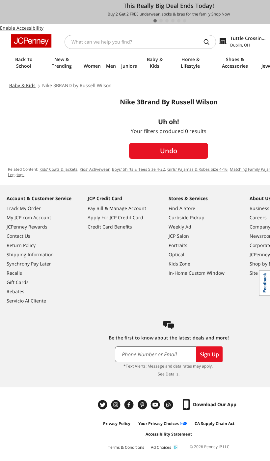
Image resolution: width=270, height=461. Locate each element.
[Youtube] (156, 404)
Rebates (15, 291)
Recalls (14, 273)
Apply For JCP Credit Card (115, 217)
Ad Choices (161, 447)
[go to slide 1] (155, 20)
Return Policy (21, 245)
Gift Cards (18, 282)
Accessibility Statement (169, 434)
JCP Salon (179, 236)
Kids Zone (179, 264)
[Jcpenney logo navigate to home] (31, 41)
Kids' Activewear (95, 169)
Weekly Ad (180, 227)
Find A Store (182, 208)
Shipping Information (30, 254)
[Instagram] (116, 404)
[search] (209, 42)
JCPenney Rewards (27, 227)
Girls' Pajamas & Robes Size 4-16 (197, 169)
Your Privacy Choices (158, 423)
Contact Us (18, 236)
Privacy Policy (116, 423)
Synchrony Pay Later (29, 264)
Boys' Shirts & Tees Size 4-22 (138, 169)
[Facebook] (129, 404)
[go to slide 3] (167, 20)
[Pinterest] (142, 404)
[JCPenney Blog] (169, 404)
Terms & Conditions (126, 447)
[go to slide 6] (184, 20)
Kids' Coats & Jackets (58, 169)
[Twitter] (103, 404)
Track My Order (24, 208)
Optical (176, 254)
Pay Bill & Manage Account (117, 208)
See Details (168, 374)
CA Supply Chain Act (214, 423)
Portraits (178, 245)
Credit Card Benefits (110, 227)
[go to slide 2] (161, 20)
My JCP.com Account (29, 217)
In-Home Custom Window (197, 273)
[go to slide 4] (173, 20)
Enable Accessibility (21, 28)
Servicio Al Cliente (26, 301)
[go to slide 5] (178, 20)
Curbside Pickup (186, 217)
